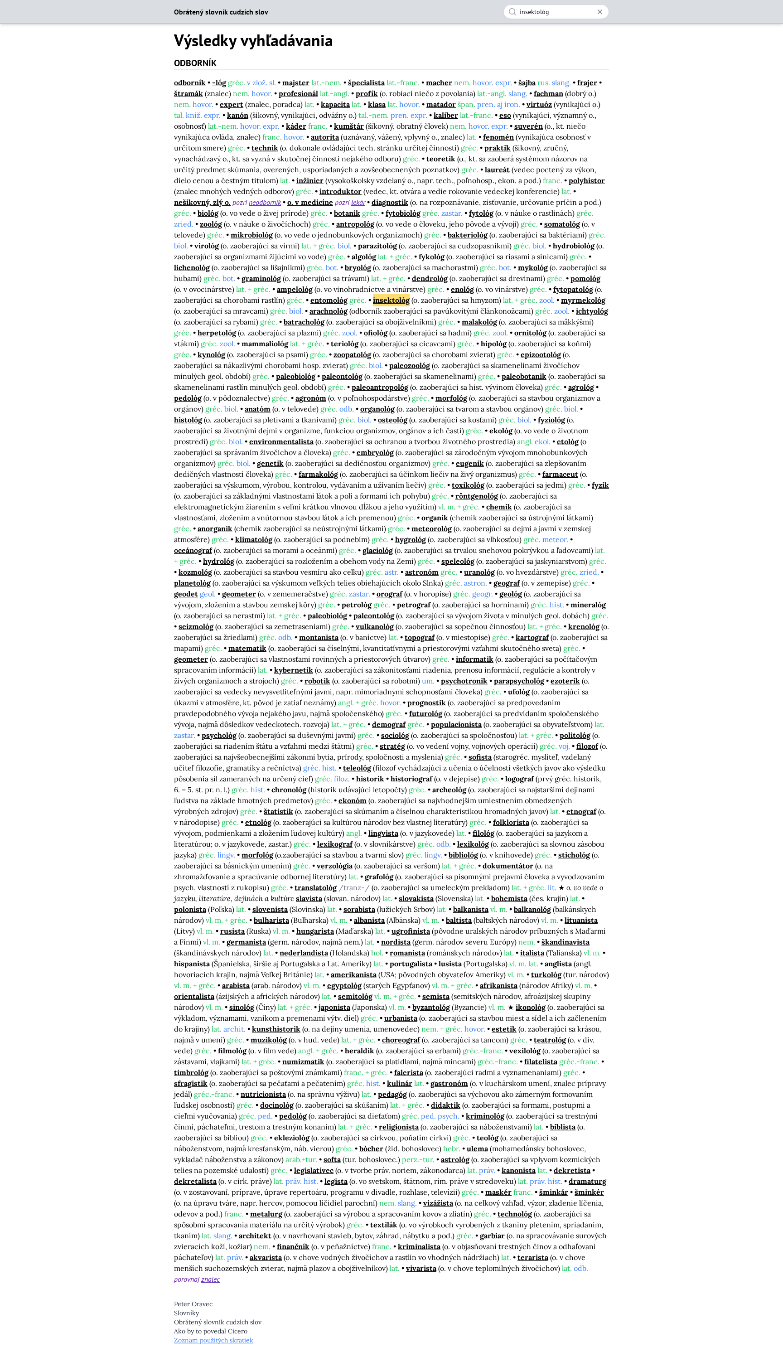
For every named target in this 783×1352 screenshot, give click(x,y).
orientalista (194, 996)
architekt (255, 1235)
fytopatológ (573, 289)
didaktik (445, 1105)
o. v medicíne (310, 202)
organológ (377, 408)
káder (296, 126)
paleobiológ (295, 376)
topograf (420, 637)
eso (505, 115)
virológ (206, 245)
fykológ (432, 256)
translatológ (316, 887)
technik (264, 147)
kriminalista (419, 1246)
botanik (347, 213)
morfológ (451, 397)
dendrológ (430, 278)
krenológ (583, 626)
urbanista (400, 1017)
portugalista (411, 963)
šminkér (589, 1192)
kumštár (349, 126)
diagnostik (390, 202)
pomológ (585, 278)
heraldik (359, 1050)
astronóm (422, 572)
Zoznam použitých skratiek (213, 1340)
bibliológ (463, 854)
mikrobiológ (252, 234)
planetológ (192, 582)
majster (295, 82)
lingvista (383, 833)
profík (367, 93)
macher (439, 82)
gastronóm (449, 1083)
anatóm (258, 408)
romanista (407, 952)
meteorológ (431, 528)
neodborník (265, 202)
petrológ (357, 604)
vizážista (438, 1202)
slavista (309, 898)
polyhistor (587, 180)
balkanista (470, 909)
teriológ (344, 343)
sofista (480, 756)
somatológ (562, 223)
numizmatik (303, 1061)
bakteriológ (468, 234)
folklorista (511, 822)
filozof (587, 746)
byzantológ (431, 1007)
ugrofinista (411, 930)
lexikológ (473, 843)
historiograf (411, 778)
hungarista (315, 930)
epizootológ (541, 354)
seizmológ (196, 626)
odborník (190, 82)
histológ (188, 419)
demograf (389, 724)
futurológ (425, 713)
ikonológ (531, 1007)
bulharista (271, 920)
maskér (498, 1192)
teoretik (440, 158)
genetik (270, 463)
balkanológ (532, 909)
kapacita (335, 104)
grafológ (379, 876)
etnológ (258, 822)
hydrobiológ (573, 245)
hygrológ (410, 539)
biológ (208, 213)
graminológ (261, 278)
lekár (358, 202)
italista (532, 952)
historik (370, 778)
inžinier (310, 180)
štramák (188, 93)
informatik (474, 659)
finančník (293, 1246)
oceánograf (193, 550)
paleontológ (342, 376)
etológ (568, 441)
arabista (236, 985)
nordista (396, 941)
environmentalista (281, 441)
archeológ (449, 789)
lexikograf (335, 843)
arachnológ (328, 310)
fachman (548, 93)
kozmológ (195, 572)
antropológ (355, 223)
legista (336, 1181)
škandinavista (565, 941)
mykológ (533, 267)
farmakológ (318, 474)
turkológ (546, 974)
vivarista (421, 1268)
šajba (527, 82)
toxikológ (468, 484)
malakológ (479, 321)
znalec (210, 1279)
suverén (528, 126)
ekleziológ (291, 1137)
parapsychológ (519, 680)
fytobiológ (403, 213)
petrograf (413, 604)
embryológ (375, 452)
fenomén (498, 136)
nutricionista (263, 1094)
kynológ (211, 354)
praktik (497, 147)
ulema (477, 1148)
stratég (392, 746)
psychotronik (464, 680)
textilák (383, 1224)
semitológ (355, 996)
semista (436, 996)
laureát (497, 169)
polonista (190, 909)
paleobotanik (524, 376)
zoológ (211, 223)
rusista (232, 930)
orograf (389, 593)
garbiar (492, 1235)
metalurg (266, 1213)
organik (434, 517)
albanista (369, 920)
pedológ (188, 397)
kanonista (519, 1170)
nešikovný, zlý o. (202, 202)
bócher (371, 1148)
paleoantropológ (380, 387)
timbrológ (191, 1072)
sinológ (241, 1007)
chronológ (288, 789)
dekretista (572, 1170)
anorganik (215, 528)
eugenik (470, 463)
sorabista (359, 909)
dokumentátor (508, 865)
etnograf (581, 811)
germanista (246, 941)
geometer (239, 593)
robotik (317, 680)
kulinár (399, 1083)
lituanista (581, 920)
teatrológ (550, 1039)
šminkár (553, 1192)
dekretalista (195, 1181)
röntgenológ (476, 495)
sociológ (395, 735)
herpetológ (217, 332)
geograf (506, 582)
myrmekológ (583, 300)
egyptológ (344, 985)
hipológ (494, 343)
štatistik (278, 811)
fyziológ (551, 419)
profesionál (298, 93)
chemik (499, 506)
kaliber (446, 115)
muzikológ (269, 1039)
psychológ (219, 735)
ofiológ (375, 332)
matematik (247, 648)
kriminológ (485, 1115)
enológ (462, 289)
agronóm (310, 397)
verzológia (335, 865)
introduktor (340, 191)
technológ (515, 1213)
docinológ (277, 1105)
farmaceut (560, 474)
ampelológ (295, 289)
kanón (237, 115)
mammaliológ (265, 343)
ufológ (519, 691)
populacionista (456, 724)
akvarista (266, 1257)
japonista (334, 1007)
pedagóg (392, 1094)
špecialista (366, 82)
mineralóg (588, 604)
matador (441, 104)
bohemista (509, 898)
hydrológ (218, 561)
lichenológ (192, 267)
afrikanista (498, 985)
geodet (186, 593)
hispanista (192, 963)
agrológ (581, 387)
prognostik (426, 702)
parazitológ (377, 245)
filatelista (540, 1061)
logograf (519, 778)
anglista (558, 963)
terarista (532, 1257)
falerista (408, 1072)
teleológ (357, 767)
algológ (364, 256)
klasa (377, 104)
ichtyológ (592, 310)
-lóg (219, 82)
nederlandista (304, 952)
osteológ (392, 419)
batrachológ (304, 321)
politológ (575, 735)
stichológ (574, 854)
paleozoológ (409, 365)
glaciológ (377, 550)
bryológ (358, 267)
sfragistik (191, 1083)
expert (231, 104)
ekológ (500, 430)
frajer (587, 82)
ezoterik (565, 680)
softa (332, 1159)
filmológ (232, 1050)
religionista (399, 1126)
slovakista (416, 898)
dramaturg (587, 1181)
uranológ (479, 572)
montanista (318, 637)
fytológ (481, 213)
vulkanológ (375, 626)
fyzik (600, 484)
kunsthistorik (276, 1028)
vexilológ (525, 1050)
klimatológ (253, 539)
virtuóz (539, 104)
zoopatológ (352, 354)
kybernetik (293, 669)
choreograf (401, 1039)
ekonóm (352, 800)
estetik (504, 1028)
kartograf (532, 637)
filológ (483, 833)
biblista (562, 1126)
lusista (450, 963)
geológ (510, 593)
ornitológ (530, 332)
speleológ (457, 561)
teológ (487, 1137)
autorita (325, 136)
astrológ (455, 1159)
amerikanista (354, 974)
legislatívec (314, 1170)
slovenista (270, 909)
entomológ (329, 300)
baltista (459, 920)
